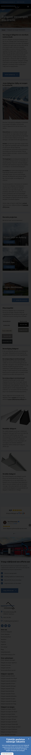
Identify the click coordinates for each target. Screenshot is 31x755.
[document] (15, 377)
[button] (28, 739)
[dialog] (7, 753)
